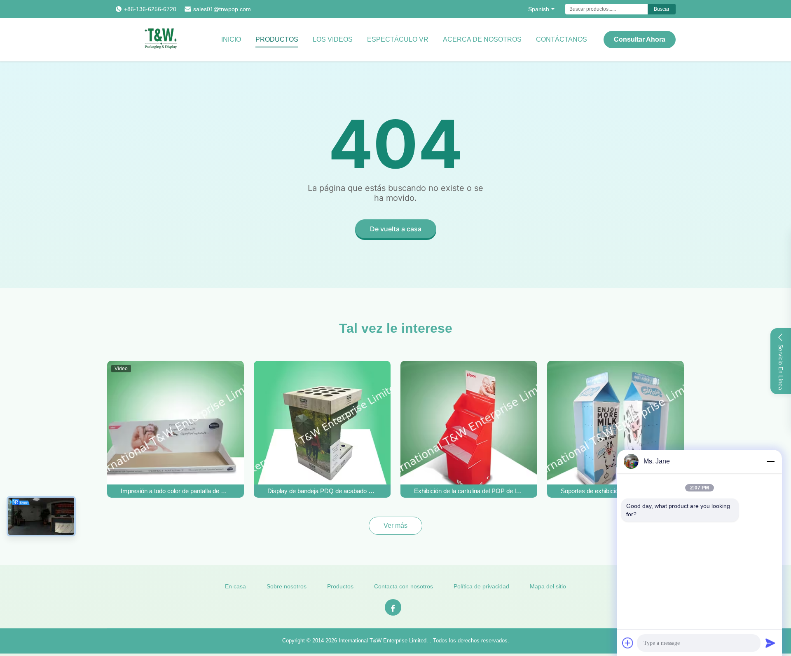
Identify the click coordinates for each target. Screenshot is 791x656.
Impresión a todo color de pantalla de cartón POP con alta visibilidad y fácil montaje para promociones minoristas (175, 490)
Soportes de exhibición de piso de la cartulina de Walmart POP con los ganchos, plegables (615, 490)
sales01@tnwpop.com (222, 9)
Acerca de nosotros (482, 39)
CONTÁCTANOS (561, 39)
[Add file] (628, 643)
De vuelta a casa (395, 229)
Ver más (395, 525)
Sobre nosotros (287, 586)
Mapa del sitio (548, 586)
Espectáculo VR (397, 39)
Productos (276, 39)
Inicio (231, 39)
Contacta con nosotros (403, 586)
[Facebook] (393, 607)
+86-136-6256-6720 (150, 9)
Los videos (333, 39)
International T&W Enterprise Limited (382, 640)
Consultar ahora (639, 39)
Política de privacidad (481, 586)
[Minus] (770, 461)
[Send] (770, 643)
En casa (235, 586)
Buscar (661, 9)
